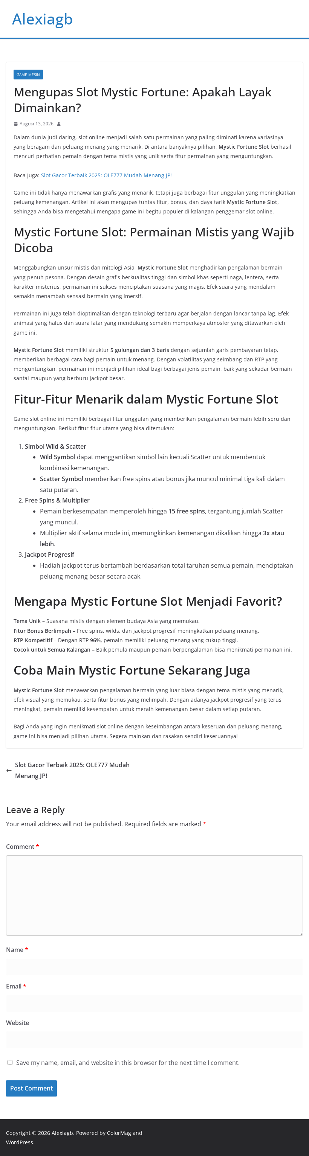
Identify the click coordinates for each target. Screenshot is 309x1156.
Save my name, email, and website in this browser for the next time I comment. (128, 1063)
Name (17, 950)
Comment (22, 846)
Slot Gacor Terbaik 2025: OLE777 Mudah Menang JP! (106, 175)
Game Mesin (28, 74)
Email (16, 986)
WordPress (19, 1142)
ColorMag (119, 1132)
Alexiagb (42, 18)
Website (17, 1023)
